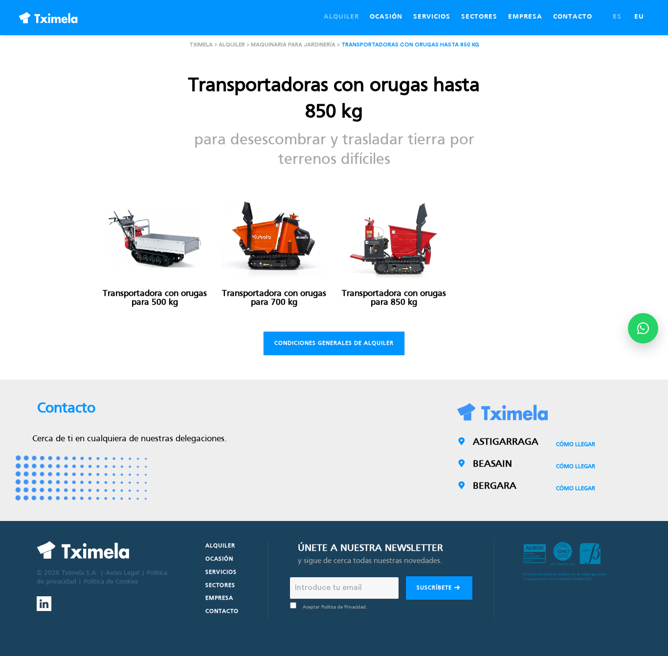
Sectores (220, 585)
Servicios (221, 572)
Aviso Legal (122, 573)
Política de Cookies (111, 582)
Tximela (201, 44)
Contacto (222, 611)
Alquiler (232, 44)
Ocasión (219, 559)
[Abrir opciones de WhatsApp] (643, 328)
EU (639, 17)
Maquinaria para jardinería (293, 44)
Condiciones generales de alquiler (334, 343)
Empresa (219, 598)
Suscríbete (435, 588)
